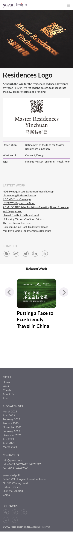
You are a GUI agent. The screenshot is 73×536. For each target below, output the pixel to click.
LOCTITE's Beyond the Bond (19, 203)
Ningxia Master (34, 161)
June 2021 (9, 442)
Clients (7, 390)
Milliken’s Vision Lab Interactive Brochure (27, 230)
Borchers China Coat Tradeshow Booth (25, 226)
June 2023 (9, 415)
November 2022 (12, 427)
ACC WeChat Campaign (17, 199)
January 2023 (11, 423)
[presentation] (9, 292)
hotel (60, 161)
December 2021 (12, 435)
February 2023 (11, 419)
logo (67, 161)
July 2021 (8, 439)
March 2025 (10, 411)
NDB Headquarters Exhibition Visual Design (28, 191)
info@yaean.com (12, 460)
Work (6, 386)
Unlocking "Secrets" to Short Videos (23, 219)
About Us (8, 394)
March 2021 (10, 446)
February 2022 (11, 431)
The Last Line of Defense (17, 222)
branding (50, 161)
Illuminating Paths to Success (19, 195)
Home (6, 382)
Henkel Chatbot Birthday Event (21, 215)
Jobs (5, 398)
